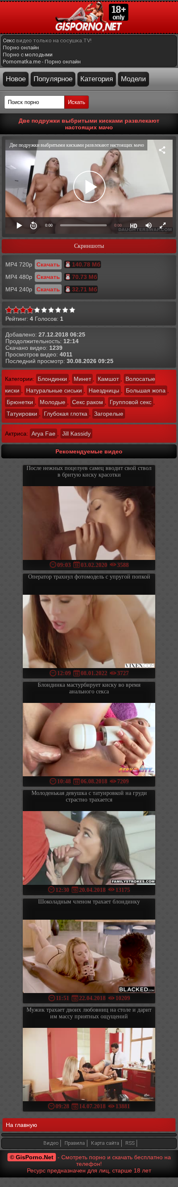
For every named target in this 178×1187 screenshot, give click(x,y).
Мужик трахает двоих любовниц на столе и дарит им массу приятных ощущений (89, 1013)
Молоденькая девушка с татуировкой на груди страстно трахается (89, 796)
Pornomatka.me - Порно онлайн (42, 61)
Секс (9, 40)
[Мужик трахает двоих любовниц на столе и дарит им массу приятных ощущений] (89, 1065)
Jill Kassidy (76, 433)
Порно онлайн (21, 47)
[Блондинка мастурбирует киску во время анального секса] (89, 740)
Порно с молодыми (28, 54)
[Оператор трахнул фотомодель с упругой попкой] (89, 632)
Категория (96, 79)
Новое (16, 79)
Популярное (53, 79)
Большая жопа (146, 390)
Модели (133, 79)
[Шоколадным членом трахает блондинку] (89, 957)
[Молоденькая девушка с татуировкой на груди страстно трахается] (89, 848)
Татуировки (22, 413)
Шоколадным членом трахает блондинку (89, 902)
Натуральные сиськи (54, 390)
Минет (82, 378)
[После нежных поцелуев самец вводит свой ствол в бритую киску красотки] (89, 523)
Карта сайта (105, 1143)
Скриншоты (89, 246)
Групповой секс (131, 402)
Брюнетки (20, 402)
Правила (75, 1143)
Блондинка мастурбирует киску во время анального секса (89, 688)
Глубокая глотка (65, 413)
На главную (21, 1125)
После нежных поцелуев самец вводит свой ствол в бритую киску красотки (89, 471)
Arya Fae (43, 433)
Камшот (108, 378)
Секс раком (87, 402)
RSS (130, 1143)
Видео (50, 1143)
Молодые (52, 402)
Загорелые (108, 413)
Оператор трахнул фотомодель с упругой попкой (89, 577)
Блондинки (52, 378)
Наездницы (104, 390)
